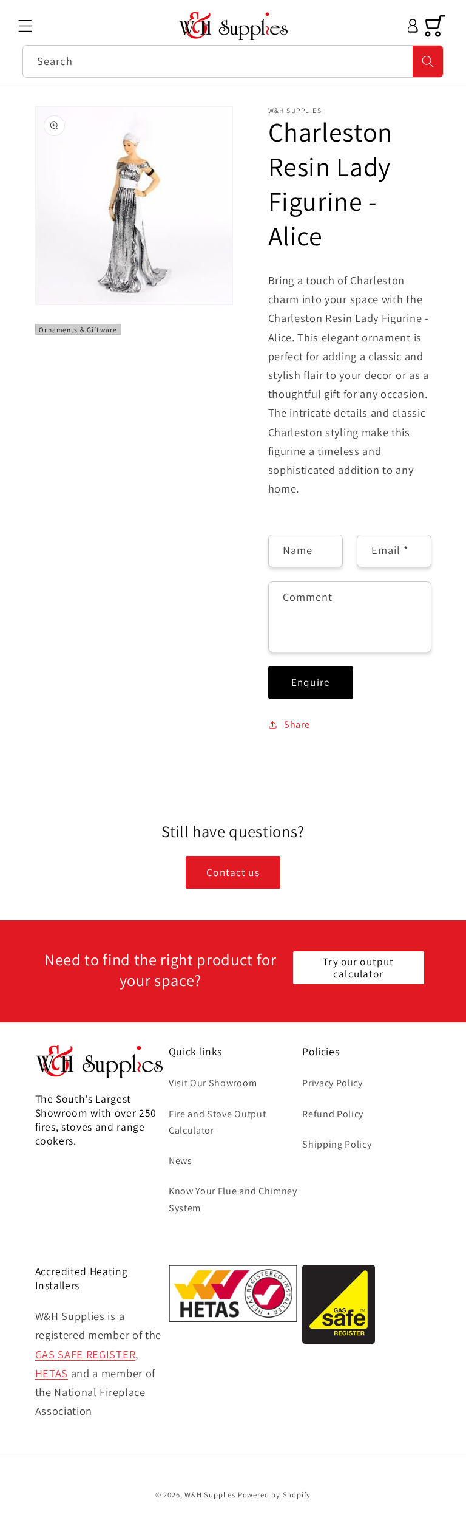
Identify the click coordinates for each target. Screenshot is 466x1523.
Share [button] (296, 724)
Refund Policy (332, 1113)
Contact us (233, 872)
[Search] (428, 61)
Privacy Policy (332, 1082)
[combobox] (233, 61)
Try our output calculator (358, 967)
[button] (25, 26)
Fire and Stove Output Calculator (217, 1122)
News (180, 1160)
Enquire (310, 682)
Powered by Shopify (274, 1495)
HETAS (51, 1373)
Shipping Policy (336, 1144)
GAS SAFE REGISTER (85, 1354)
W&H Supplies (209, 1495)
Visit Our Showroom (213, 1082)
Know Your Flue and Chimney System (233, 1199)
